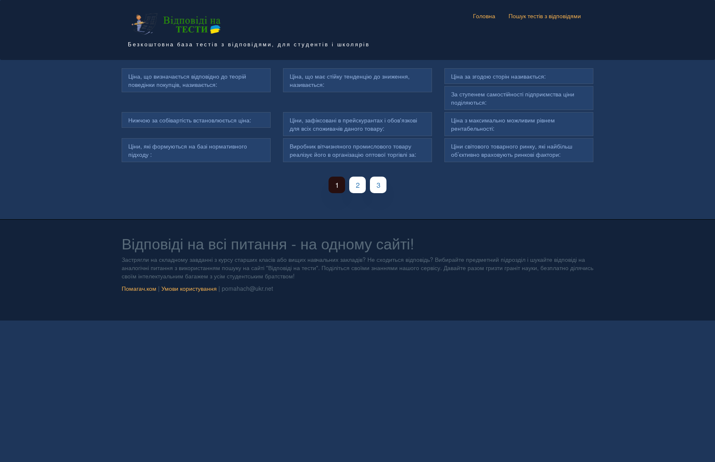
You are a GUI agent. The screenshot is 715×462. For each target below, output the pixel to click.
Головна (484, 16)
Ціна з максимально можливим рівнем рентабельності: (503, 124)
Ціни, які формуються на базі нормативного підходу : (187, 150)
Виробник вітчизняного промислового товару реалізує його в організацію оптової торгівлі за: (353, 150)
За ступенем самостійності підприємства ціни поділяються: (512, 98)
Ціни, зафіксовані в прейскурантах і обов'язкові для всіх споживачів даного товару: (353, 124)
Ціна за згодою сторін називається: (498, 76)
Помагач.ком (139, 288)
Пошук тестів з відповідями (545, 16)
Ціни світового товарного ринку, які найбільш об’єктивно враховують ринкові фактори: (511, 150)
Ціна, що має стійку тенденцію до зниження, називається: (350, 80)
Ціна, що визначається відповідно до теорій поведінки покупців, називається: (187, 80)
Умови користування (189, 288)
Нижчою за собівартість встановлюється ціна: (189, 120)
